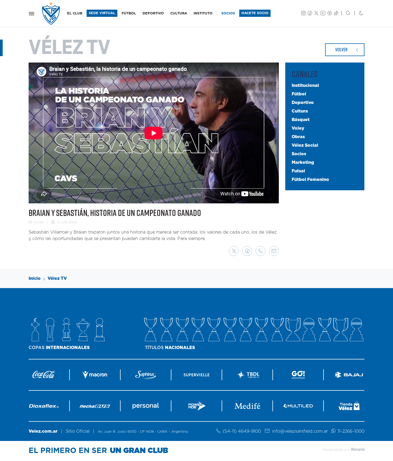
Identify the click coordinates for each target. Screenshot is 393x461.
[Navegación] (31, 14)
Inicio (35, 278)
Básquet (301, 120)
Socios (299, 154)
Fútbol (299, 94)
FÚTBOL (129, 13)
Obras (298, 137)
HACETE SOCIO (254, 13)
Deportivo (303, 102)
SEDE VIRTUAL (102, 13)
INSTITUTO (203, 13)
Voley (298, 128)
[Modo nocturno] (356, 13)
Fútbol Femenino (310, 179)
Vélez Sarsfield (51, 13)
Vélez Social (305, 145)
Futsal (298, 171)
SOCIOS (228, 13)
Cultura (300, 111)
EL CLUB (74, 13)
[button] (234, 251)
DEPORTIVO (153, 13)
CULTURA (178, 13)
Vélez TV (57, 278)
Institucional (305, 85)
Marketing (303, 162)
